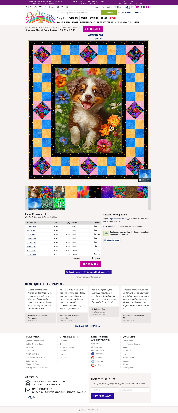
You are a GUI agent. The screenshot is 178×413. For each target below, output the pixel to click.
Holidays (29, 347)
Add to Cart (115, 226)
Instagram (99, 361)
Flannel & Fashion (33, 364)
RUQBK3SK (31, 254)
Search (109, 12)
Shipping (126, 361)
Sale (114, 18)
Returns (126, 364)
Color (104, 18)
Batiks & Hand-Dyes (34, 344)
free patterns (105, 22)
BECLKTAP (31, 230)
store (75, 22)
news (118, 22)
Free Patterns (37, 27)
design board (87, 22)
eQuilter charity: (131, 1)
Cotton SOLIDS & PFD (35, 357)
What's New (96, 343)
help (137, 22)
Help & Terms (128, 357)
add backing (146, 180)
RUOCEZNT (31, 242)
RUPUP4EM (31, 226)
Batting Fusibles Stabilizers (37, 367)
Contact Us (31, 377)
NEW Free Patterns (52, 27)
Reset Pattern (75, 272)
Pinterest (99, 357)
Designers (30, 350)
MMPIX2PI (31, 246)
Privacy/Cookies (129, 367)
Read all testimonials (88, 325)
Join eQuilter (107, 7)
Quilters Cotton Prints (35, 340)
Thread (63, 344)
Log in (97, 7)
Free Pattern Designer (132, 344)
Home (27, 27)
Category (73, 18)
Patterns (63, 357)
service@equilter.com (42, 388)
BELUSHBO (31, 250)
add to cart (92, 29)
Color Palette (31, 361)
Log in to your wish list (118, 218)
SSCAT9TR (31, 234)
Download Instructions (97, 272)
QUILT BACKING (32, 354)
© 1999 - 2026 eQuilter (88, 410)
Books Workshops (67, 347)
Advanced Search (133, 12)
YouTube (98, 365)
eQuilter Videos (97, 350)
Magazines (64, 350)
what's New (63, 22)
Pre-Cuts (63, 340)
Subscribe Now (101, 396)
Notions (63, 354)
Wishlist (118, 7)
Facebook (99, 354)
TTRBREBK (31, 238)
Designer (94, 18)
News (125, 354)
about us (128, 22)
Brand (84, 18)
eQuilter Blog (96, 347)
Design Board (128, 340)
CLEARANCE (128, 350)
